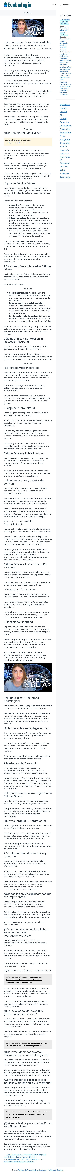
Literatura (64, 153)
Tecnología (65, 177)
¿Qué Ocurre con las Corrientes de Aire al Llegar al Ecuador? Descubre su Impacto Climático (25, 1156)
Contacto (65, 4)
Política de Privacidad (27, 1170)
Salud (62, 170)
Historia (63, 146)
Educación (65, 129)
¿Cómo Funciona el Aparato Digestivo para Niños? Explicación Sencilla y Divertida (65, 40)
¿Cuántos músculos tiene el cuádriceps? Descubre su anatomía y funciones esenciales (65, 88)
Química (64, 166)
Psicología (64, 163)
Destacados (65, 125)
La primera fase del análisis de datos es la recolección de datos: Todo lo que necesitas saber (65, 73)
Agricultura (65, 104)
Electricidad (65, 132)
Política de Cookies (55, 1170)
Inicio (53, 4)
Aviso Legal (41, 1170)
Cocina (63, 118)
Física (62, 136)
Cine (62, 115)
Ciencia (63, 111)
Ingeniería (64, 150)
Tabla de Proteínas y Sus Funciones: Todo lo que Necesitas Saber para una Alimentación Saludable (65, 57)
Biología (63, 108)
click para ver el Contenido (16, 143)
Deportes (64, 122)
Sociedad (64, 173)
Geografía (65, 143)
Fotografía (65, 139)
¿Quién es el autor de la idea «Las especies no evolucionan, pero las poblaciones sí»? (23, 1160)
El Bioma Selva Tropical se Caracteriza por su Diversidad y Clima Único (65, 25)
